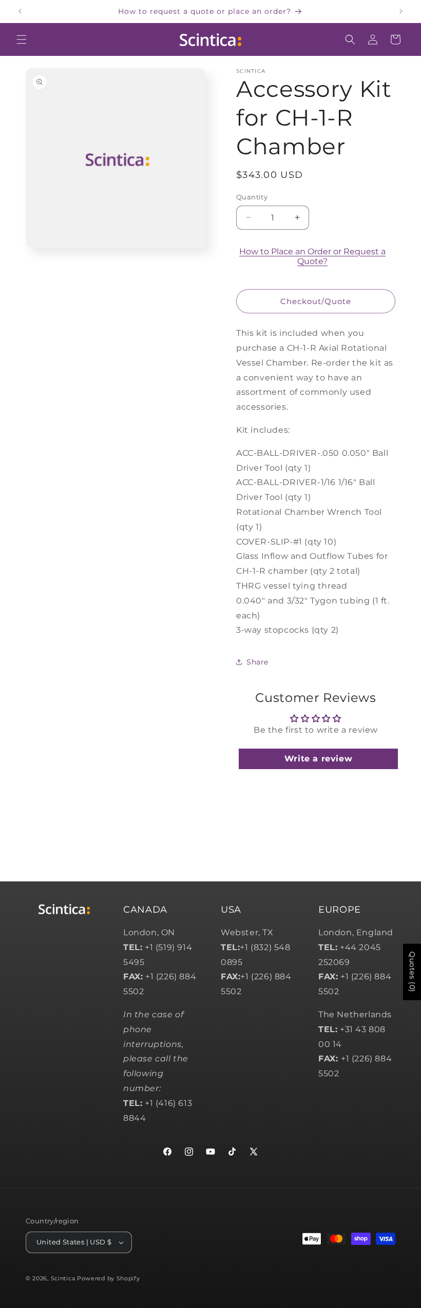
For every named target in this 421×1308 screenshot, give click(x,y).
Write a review (318, 758)
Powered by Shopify (108, 1278)
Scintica (63, 1278)
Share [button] (257, 662)
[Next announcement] (401, 11)
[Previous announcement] (20, 11)
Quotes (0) (412, 972)
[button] (21, 39)
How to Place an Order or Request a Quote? (312, 256)
